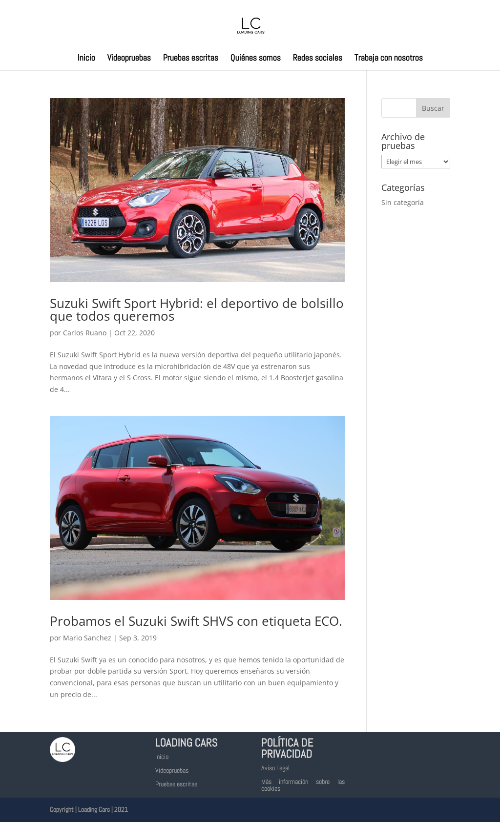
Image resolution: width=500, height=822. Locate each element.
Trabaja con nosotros (388, 58)
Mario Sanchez (87, 637)
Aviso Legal (275, 767)
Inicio (86, 58)
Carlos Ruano (84, 332)
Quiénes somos (255, 58)
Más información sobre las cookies (303, 785)
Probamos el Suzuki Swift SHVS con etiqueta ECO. (196, 621)
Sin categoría (402, 202)
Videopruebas (129, 58)
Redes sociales (317, 58)
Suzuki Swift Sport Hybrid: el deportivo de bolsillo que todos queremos (197, 309)
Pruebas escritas (190, 58)
